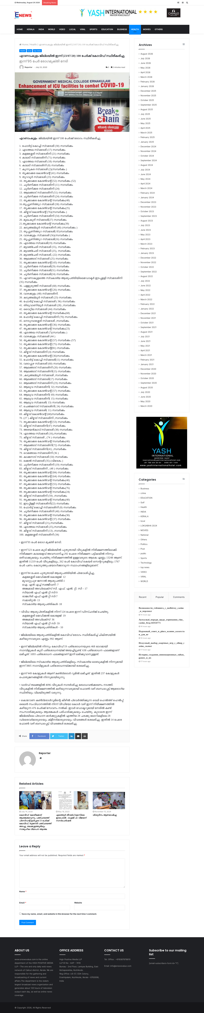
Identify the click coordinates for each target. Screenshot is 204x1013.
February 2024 (148, 193)
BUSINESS (122, 29)
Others (144, 539)
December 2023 (148, 202)
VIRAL (82, 29)
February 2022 (148, 304)
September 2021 (148, 327)
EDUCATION (107, 29)
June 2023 (146, 230)
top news (37, 51)
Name (22, 891)
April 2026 (145, 72)
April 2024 (145, 183)
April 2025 (145, 128)
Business (145, 488)
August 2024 (147, 165)
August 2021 (146, 332)
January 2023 (147, 253)
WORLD (51, 29)
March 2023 (146, 244)
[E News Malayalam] (23, 15)
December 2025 (148, 91)
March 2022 (146, 299)
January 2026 (147, 86)
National (144, 535)
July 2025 (145, 114)
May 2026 (145, 68)
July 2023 (145, 225)
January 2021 (147, 364)
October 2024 (147, 156)
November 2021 (148, 318)
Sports (144, 558)
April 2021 (145, 350)
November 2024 (148, 151)
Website (78, 902)
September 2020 (149, 383)
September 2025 (149, 105)
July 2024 (145, 169)
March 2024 (146, 188)
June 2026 (146, 63)
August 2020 (147, 387)
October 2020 (147, 378)
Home (24, 44)
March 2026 (146, 77)
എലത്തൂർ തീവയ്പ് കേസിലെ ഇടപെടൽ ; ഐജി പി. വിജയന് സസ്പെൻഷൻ (71, 818)
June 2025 (146, 119)
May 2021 (145, 346)
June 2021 (145, 341)
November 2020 (148, 373)
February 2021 (147, 359)
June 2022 (146, 285)
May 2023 (145, 234)
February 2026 (148, 81)
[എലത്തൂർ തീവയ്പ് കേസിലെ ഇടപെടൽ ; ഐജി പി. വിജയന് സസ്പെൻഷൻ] (72, 800)
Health (33, 44)
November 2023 (148, 207)
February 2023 (148, 248)
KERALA (30, 29)
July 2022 (145, 281)
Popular (160, 597)
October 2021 (147, 322)
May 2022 (145, 290)
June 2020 (146, 397)
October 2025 (147, 100)
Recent (142, 597)
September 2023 (149, 216)
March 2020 (146, 406)
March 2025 (146, 132)
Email (22, 902)
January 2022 (147, 309)
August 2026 (147, 54)
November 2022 (148, 262)
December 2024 (148, 146)
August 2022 (147, 276)
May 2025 (145, 123)
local (29, 51)
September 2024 (149, 160)
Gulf (142, 502)
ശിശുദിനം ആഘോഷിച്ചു (105, 815)
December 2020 (148, 369)
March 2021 (146, 355)
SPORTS (93, 29)
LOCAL (72, 29)
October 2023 (147, 211)
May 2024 (145, 179)
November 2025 (148, 95)
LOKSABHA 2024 (149, 525)
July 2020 (145, 392)
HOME (20, 29)
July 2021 (145, 336)
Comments (179, 597)
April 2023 (145, 239)
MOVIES (147, 29)
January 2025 (147, 142)
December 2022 (148, 258)
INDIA (41, 29)
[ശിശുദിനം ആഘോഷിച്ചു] (109, 800)
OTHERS (159, 29)
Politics (144, 544)
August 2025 (147, 109)
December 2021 (148, 313)
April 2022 (145, 295)
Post (143, 549)
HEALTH (135, 29)
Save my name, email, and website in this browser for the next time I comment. (59, 914)
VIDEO (62, 29)
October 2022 (147, 267)
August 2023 (147, 220)
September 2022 (149, 271)
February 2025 (148, 137)
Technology (146, 563)
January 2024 (147, 197)
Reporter (28, 67)
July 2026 (145, 58)
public (143, 553)
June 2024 (146, 174)
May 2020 (145, 401)
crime (143, 493)
